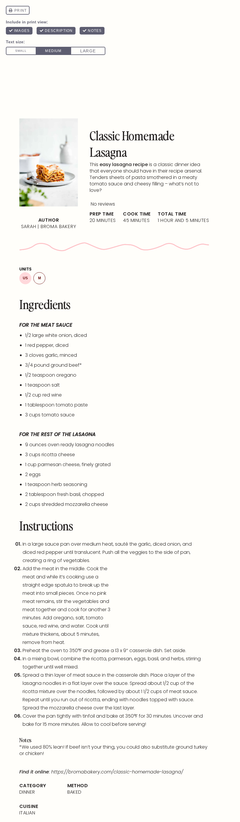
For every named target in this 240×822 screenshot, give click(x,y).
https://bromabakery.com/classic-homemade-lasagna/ (117, 771)
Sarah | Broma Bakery (48, 226)
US (25, 278)
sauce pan (57, 544)
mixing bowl (45, 658)
